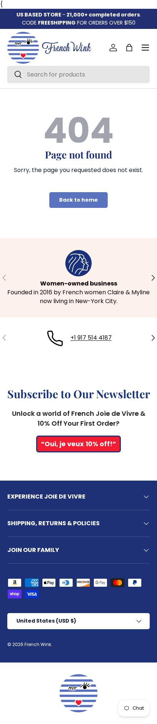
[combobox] (78, 74)
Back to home (78, 200)
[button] (129, 48)
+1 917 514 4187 (91, 337)
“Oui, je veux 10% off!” (78, 443)
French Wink (37, 644)
